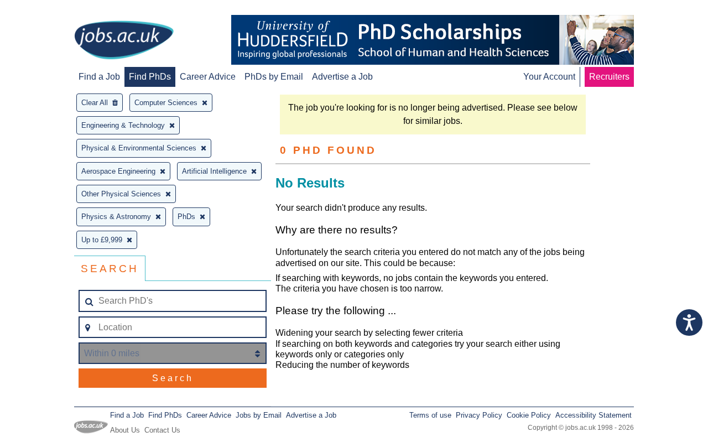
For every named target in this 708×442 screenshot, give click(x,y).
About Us (125, 430)
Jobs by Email (259, 415)
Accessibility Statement (593, 415)
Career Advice (208, 76)
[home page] (124, 41)
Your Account (549, 76)
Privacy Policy (479, 415)
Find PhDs (150, 76)
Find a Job (99, 76)
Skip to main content (44, 9)
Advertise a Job (342, 76)
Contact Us (162, 430)
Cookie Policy (529, 415)
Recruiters (609, 76)
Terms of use (430, 415)
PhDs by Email (273, 76)
